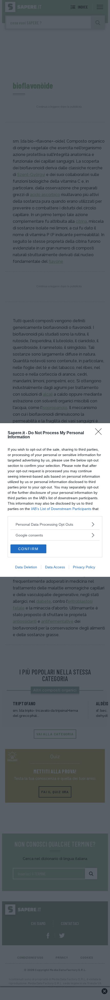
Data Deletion (26, 567)
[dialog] (55, 500)
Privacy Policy (84, 567)
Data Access (55, 567)
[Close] (100, 433)
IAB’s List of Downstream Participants (61, 509)
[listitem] (55, 524)
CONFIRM (28, 549)
